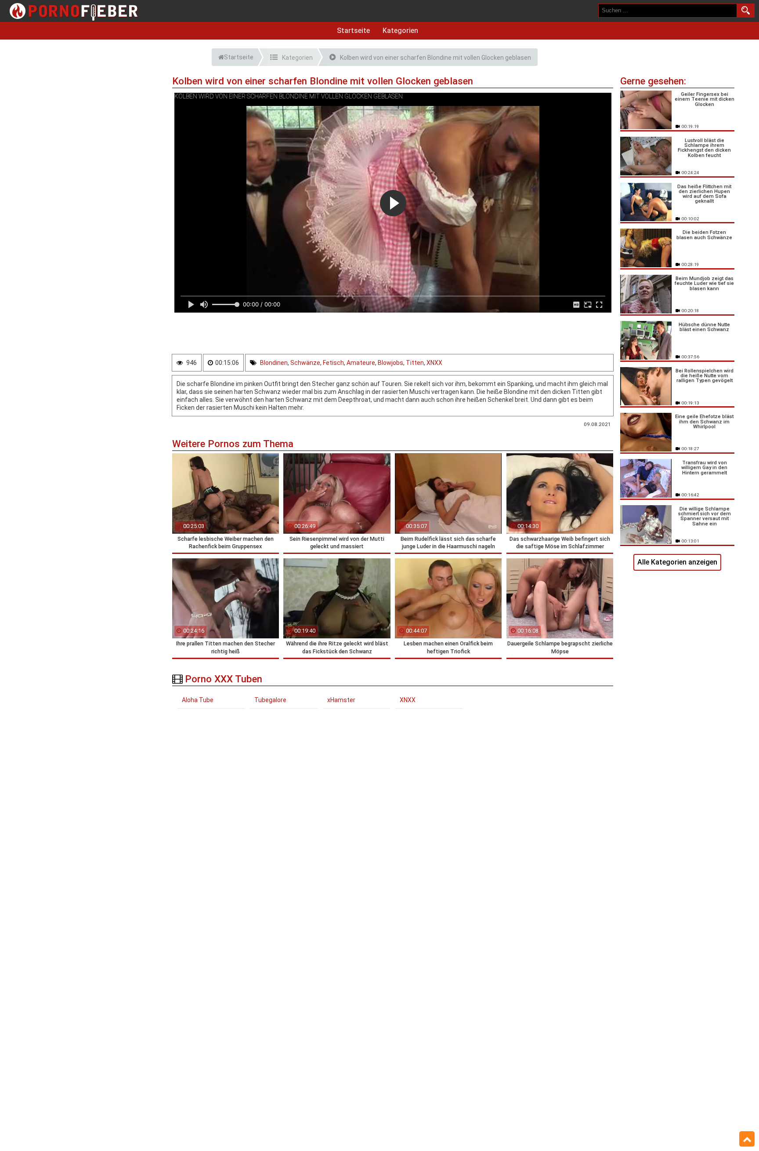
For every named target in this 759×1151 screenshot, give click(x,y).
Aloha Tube (197, 699)
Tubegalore (270, 699)
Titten (415, 362)
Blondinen (274, 362)
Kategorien (400, 30)
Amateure (361, 362)
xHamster (341, 699)
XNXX (434, 362)
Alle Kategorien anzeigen (677, 562)
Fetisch (333, 362)
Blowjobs (390, 362)
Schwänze (305, 362)
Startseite (353, 30)
